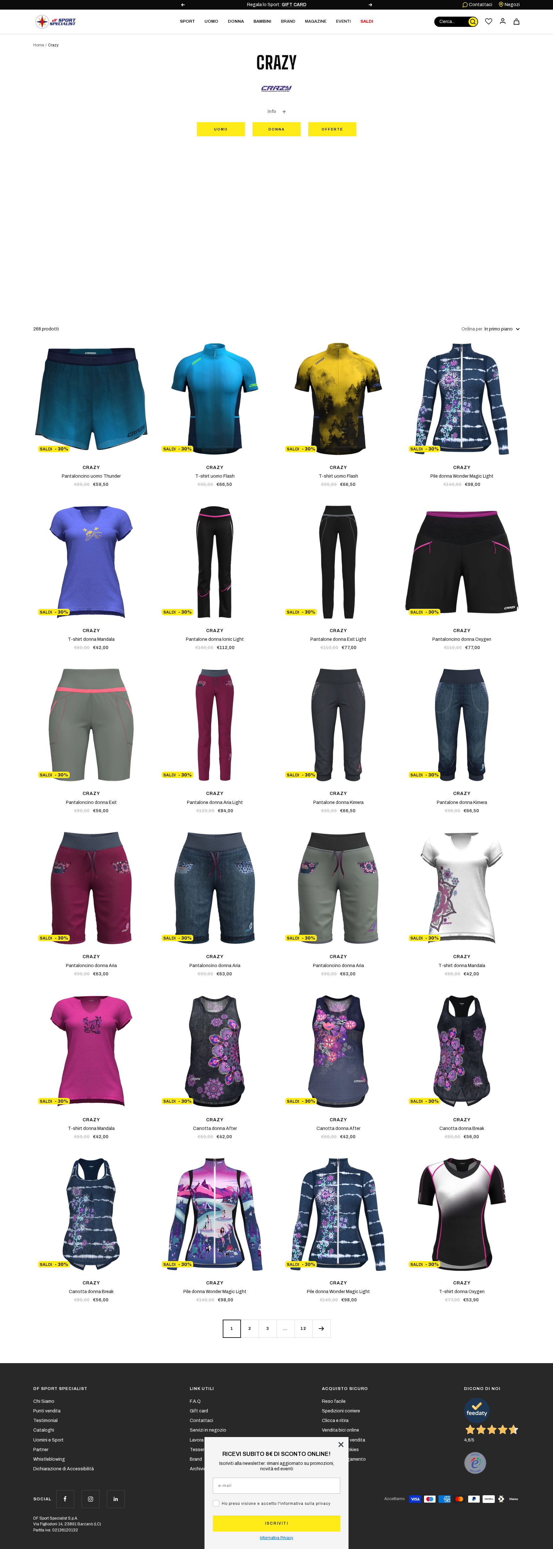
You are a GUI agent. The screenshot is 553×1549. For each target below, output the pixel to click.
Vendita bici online (340, 1430)
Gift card (199, 1411)
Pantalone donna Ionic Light (215, 639)
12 (303, 1328)
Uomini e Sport (48, 1440)
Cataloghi (43, 1430)
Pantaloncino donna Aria (91, 965)
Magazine (315, 21)
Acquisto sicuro (345, 1388)
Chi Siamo (43, 1401)
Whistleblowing (49, 1459)
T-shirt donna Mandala (91, 639)
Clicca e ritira (335, 1420)
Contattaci (480, 4)
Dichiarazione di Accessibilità (63, 1468)
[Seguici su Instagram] (90, 1499)
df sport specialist (60, 1388)
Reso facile (334, 1401)
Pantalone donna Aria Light (215, 802)
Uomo (221, 129)
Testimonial (45, 1420)
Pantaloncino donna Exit (91, 802)
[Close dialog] (341, 1445)
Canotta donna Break (461, 1128)
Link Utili (202, 1388)
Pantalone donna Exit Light (338, 639)
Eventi (343, 21)
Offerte (332, 129)
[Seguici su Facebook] (65, 1499)
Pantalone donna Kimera (338, 802)
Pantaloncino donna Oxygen (461, 639)
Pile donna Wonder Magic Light (461, 476)
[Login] (503, 21)
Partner (40, 1449)
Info (272, 111)
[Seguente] (321, 1329)
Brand (288, 21)
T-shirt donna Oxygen (462, 1291)
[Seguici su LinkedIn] (115, 1499)
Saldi (366, 21)
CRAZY (91, 467)
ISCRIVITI (276, 1523)
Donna (276, 129)
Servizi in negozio (208, 1430)
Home (38, 45)
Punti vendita (46, 1411)
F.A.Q (195, 1401)
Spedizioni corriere (341, 1411)
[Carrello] (516, 22)
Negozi (512, 4)
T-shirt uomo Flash (215, 476)
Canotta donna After (215, 1128)
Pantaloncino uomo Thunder (91, 476)
